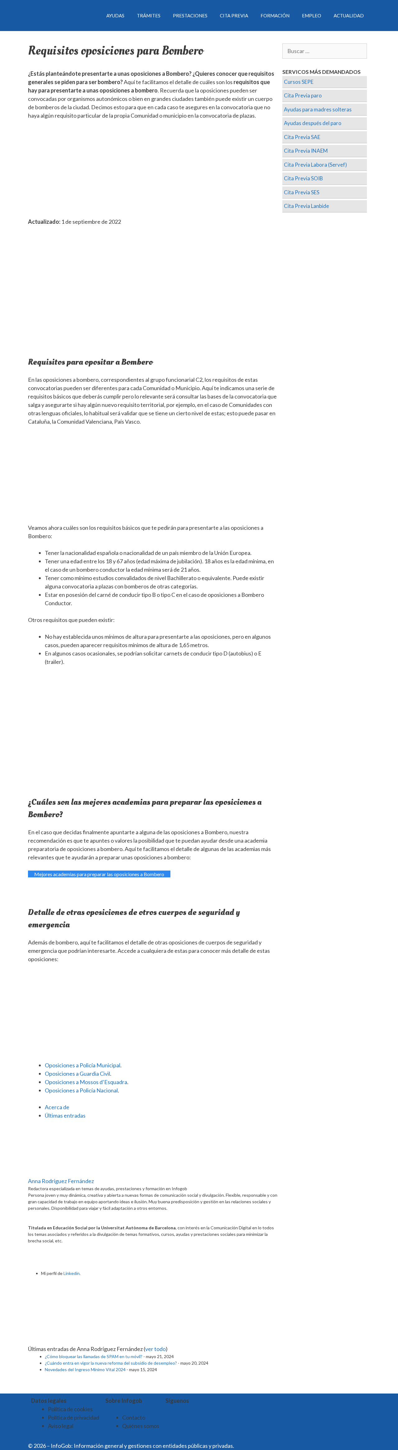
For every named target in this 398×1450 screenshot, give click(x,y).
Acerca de (57, 1107)
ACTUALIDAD (349, 15)
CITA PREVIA (234, 15)
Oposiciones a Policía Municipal (82, 1065)
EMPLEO (311, 15)
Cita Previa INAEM (306, 150)
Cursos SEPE (298, 82)
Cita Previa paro (303, 95)
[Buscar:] (324, 51)
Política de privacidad (73, 1417)
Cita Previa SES (301, 192)
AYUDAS (115, 15)
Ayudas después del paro (312, 123)
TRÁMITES (148, 15)
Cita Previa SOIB (303, 178)
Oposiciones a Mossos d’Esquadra (86, 1081)
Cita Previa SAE (302, 137)
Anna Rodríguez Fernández (61, 1181)
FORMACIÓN (275, 15)
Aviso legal (60, 1425)
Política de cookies (70, 1409)
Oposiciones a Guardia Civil (77, 1073)
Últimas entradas (65, 1115)
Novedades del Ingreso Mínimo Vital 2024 (85, 1369)
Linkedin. (72, 1273)
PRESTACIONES (190, 15)
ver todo (155, 1348)
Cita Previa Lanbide (306, 206)
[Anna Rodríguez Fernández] (67, 1172)
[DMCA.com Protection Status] (250, 1445)
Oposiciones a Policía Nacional (81, 1090)
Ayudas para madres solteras (318, 109)
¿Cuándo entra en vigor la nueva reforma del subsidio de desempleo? (111, 1363)
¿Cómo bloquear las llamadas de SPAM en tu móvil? (93, 1356)
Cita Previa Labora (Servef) (315, 164)
